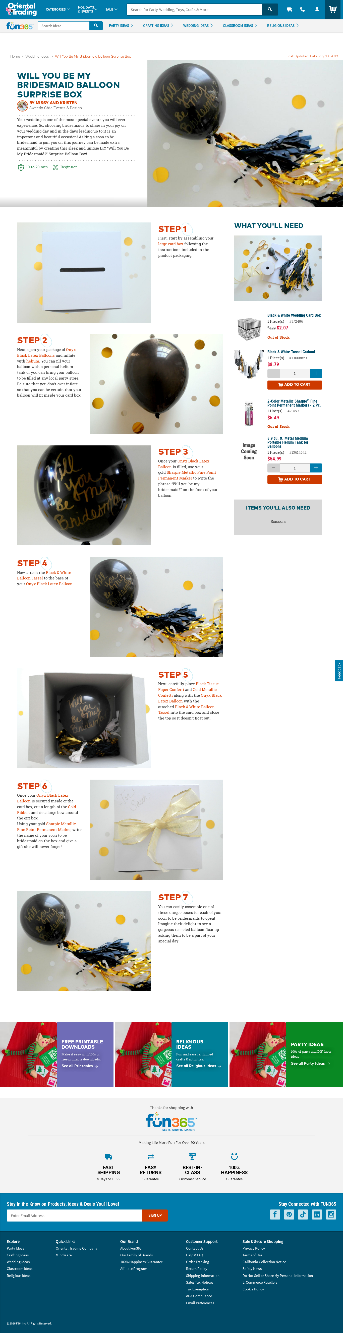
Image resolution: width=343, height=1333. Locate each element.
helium (32, 361)
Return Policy (196, 1268)
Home (15, 56)
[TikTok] (303, 1214)
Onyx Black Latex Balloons (46, 352)
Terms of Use (252, 1255)
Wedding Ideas (37, 56)
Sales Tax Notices (199, 1282)
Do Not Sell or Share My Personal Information (278, 1275)
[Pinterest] (289, 1214)
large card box (170, 244)
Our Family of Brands (136, 1255)
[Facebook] (275, 1214)
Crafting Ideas (18, 1255)
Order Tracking (197, 1261)
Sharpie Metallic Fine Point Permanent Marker (187, 475)
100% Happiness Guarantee (141, 1261)
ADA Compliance (199, 1295)
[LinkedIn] (317, 1214)
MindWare (64, 1255)
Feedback (338, 670)
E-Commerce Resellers (260, 1282)
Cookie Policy (253, 1289)
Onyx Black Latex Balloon (49, 583)
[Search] (270, 10)
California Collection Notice (264, 1261)
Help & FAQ (194, 1255)
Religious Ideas (18, 1275)
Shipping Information (202, 1275)
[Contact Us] (302, 9)
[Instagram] (331, 1214)
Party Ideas (15, 1248)
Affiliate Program (133, 1268)
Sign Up (155, 1215)
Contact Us (194, 1248)
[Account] (317, 9)
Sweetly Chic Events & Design (55, 108)
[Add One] (316, 373)
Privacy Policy (254, 1248)
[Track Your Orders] (289, 9)
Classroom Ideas (19, 1268)
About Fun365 (130, 1248)
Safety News (252, 1268)
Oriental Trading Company (76, 1248)
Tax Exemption (197, 1289)
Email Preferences (200, 1302)
